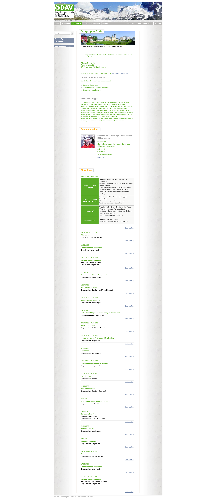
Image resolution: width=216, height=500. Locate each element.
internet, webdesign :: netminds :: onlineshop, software (73, 497)
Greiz (66, 21)
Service (105, 23)
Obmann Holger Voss (120, 73)
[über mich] (101, 157)
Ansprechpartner (61, 39)
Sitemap (158, 23)
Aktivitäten (58, 21)
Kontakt (127, 23)
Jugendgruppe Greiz (63, 46)
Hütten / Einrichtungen (91, 23)
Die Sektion (66, 23)
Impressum (136, 23)
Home (57, 23)
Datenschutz (147, 23)
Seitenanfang (129, 228)
